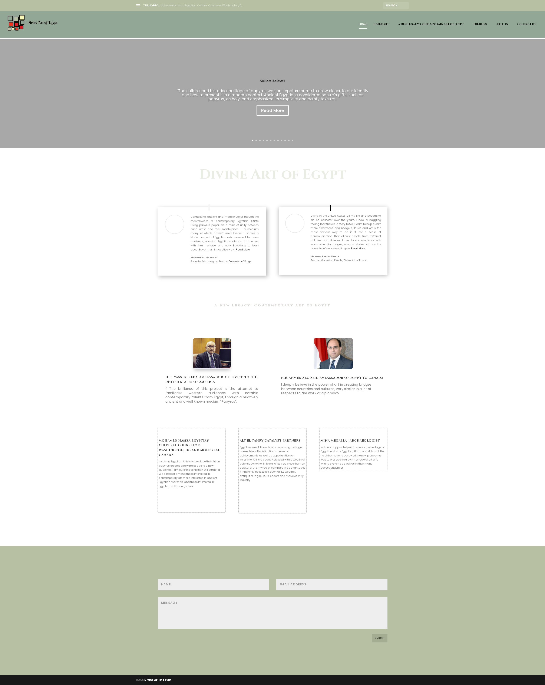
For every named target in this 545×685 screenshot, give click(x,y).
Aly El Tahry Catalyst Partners (270, 441)
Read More (272, 110)
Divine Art (381, 24)
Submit (380, 638)
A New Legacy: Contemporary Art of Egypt (431, 24)
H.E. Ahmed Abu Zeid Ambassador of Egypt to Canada (332, 378)
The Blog (480, 24)
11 (289, 140)
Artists (502, 24)
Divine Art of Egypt (240, 261)
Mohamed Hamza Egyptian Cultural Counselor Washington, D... (202, 5)
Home (363, 24)
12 (292, 140)
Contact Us (526, 24)
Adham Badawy (272, 81)
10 (285, 140)
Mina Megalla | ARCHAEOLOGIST (350, 441)
